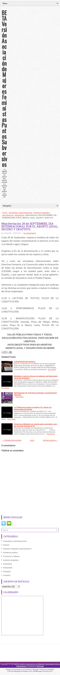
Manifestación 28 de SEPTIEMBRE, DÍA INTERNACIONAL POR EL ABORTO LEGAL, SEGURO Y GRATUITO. (29, 226)
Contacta (6, 575)
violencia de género (11, 560)
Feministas (7, 564)
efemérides (19, 215)
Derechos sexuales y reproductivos (17, 549)
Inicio (32, 440)
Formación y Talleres (11, 556)
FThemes (28, 669)
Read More (52, 370)
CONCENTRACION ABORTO (24, 362)
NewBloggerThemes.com (43, 671)
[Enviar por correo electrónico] (2, 352)
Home (4, 213)
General (6, 545)
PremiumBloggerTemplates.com (19, 671)
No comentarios (29, 233)
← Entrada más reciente (11, 440)
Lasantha (50, 669)
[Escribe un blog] (5, 352)
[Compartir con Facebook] (10, 352)
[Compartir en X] (8, 352)
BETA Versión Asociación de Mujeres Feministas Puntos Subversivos (4, 88)
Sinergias (7, 571)
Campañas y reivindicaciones (20, 213)
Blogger (40, 666)
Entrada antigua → (50, 440)
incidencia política (10, 552)
